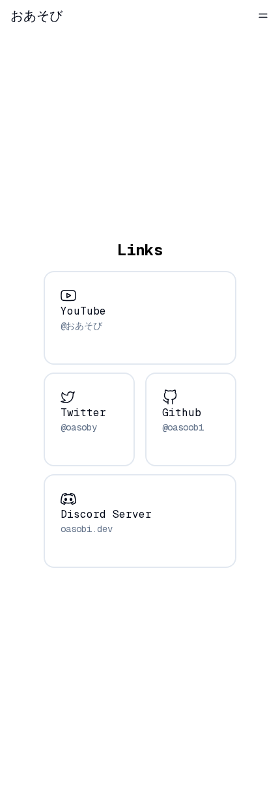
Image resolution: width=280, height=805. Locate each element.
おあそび (36, 15)
